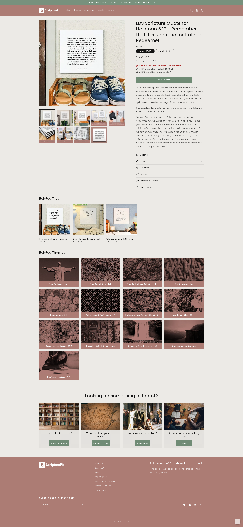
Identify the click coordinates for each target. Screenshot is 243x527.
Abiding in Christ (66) (184, 315)
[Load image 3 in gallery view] (82, 118)
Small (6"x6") (165, 51)
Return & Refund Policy (106, 481)
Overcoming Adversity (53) (59, 346)
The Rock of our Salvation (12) (142, 284)
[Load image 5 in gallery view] (117, 118)
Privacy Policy (101, 490)
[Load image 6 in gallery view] (47, 135)
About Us (99, 463)
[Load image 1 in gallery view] (47, 118)
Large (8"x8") (145, 51)
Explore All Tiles (100, 443)
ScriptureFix (124, 521)
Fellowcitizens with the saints (120, 239)
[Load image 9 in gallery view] (99, 135)
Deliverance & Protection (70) (101, 315)
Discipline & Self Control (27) (100, 346)
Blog (97, 472)
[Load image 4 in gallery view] (99, 118)
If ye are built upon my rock (53, 239)
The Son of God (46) (100, 284)
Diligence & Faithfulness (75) (142, 346)
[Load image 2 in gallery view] (65, 118)
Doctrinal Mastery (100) (59, 377)
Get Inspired (142, 443)
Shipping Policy (102, 477)
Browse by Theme (59, 443)
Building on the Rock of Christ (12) (142, 315)
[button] (202, 10)
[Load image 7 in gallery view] (65, 135)
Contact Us (100, 468)
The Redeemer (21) (59, 284)
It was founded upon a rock (86, 239)
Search (184, 443)
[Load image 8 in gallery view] (82, 135)
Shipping (140, 61)
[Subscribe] (82, 505)
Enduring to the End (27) (184, 346)
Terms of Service (103, 485)
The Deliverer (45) (184, 284)
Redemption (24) (59, 315)
